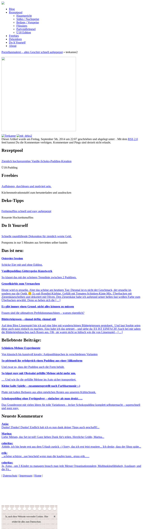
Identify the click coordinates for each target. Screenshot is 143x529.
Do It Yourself (17, 42)
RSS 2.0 (133, 139)
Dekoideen (15, 39)
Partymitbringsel (26, 29)
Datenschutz (10, 475)
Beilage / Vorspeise (27, 22)
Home (38, 475)
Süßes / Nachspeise (27, 19)
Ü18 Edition (23, 32)
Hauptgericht (24, 15)
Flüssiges (21, 25)
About (12, 45)
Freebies (14, 35)
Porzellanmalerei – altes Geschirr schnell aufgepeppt (32, 52)
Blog (12, 9)
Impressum (25, 475)
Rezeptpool (15, 12)
